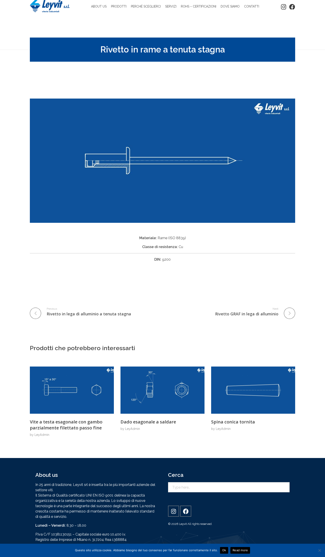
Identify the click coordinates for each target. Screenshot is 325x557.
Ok (224, 550)
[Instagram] (284, 7)
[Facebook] (292, 7)
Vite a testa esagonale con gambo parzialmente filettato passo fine (66, 425)
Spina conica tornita (233, 422)
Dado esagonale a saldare (148, 422)
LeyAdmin (41, 435)
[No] (319, 550)
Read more (240, 550)
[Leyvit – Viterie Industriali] (50, 6)
